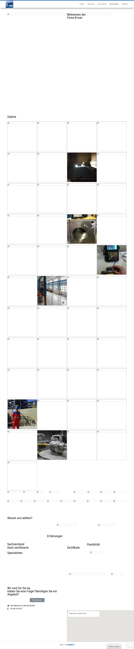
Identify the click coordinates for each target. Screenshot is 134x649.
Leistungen (101, 4)
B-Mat (82, 4)
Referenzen (114, 4)
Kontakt (125, 4)
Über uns (90, 4)
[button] (37, 600)
